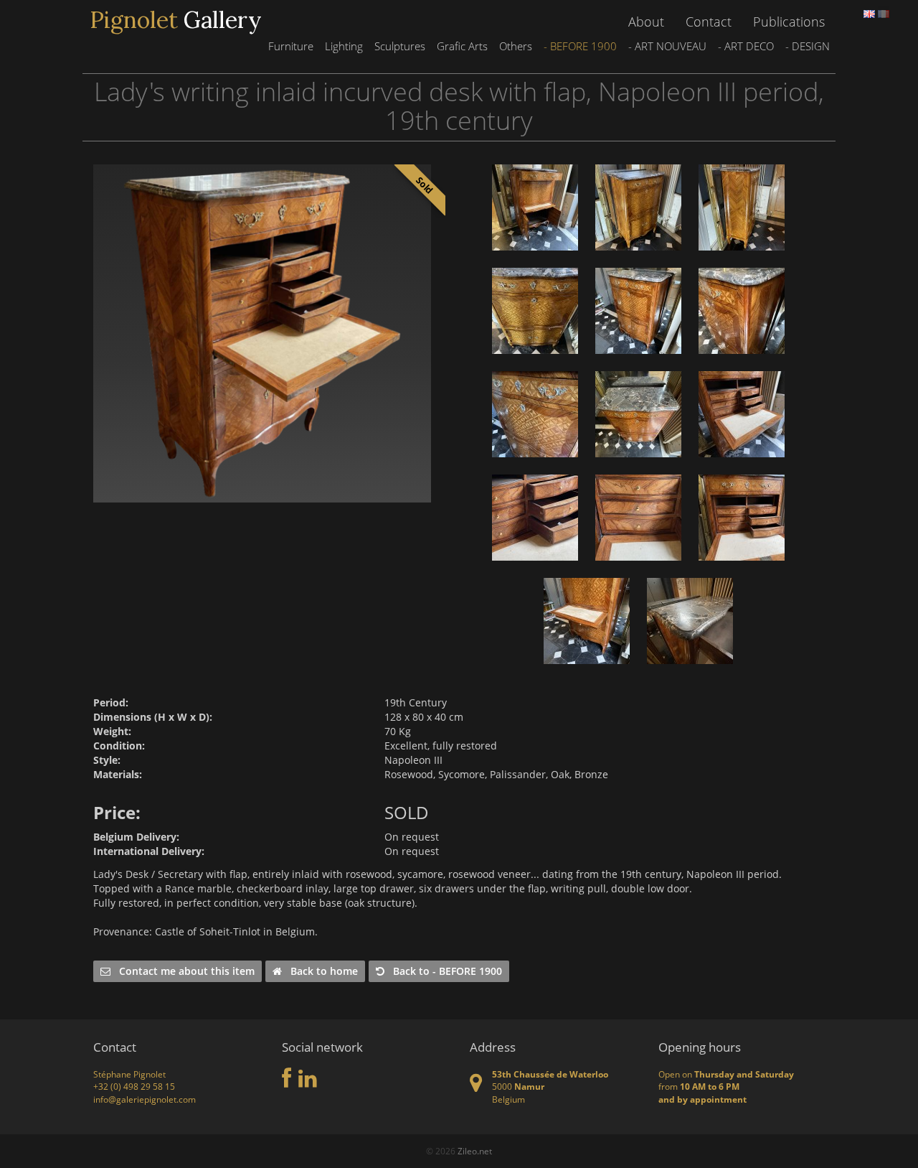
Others (515, 46)
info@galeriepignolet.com (144, 1099)
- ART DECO (746, 46)
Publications (789, 21)
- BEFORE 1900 (580, 46)
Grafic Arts (462, 46)
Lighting (344, 46)
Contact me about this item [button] (182, 971)
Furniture (290, 46)
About (646, 21)
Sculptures (399, 46)
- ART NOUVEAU (667, 46)
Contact (709, 21)
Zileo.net (475, 1151)
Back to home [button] (320, 971)
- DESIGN (807, 46)
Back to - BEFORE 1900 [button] (443, 971)
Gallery (176, 20)
